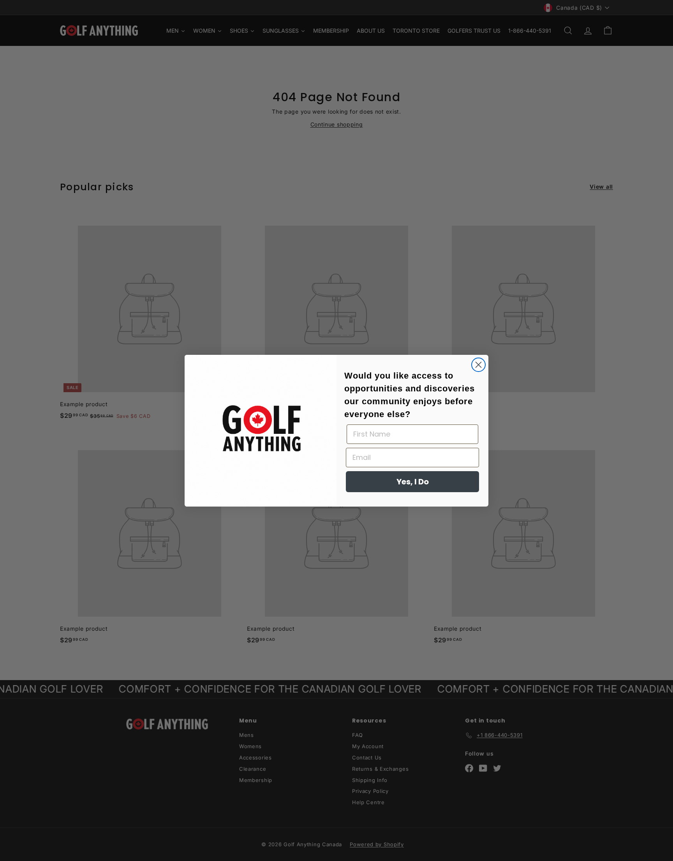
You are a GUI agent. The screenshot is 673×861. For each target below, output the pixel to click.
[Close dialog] (478, 365)
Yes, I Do (412, 481)
